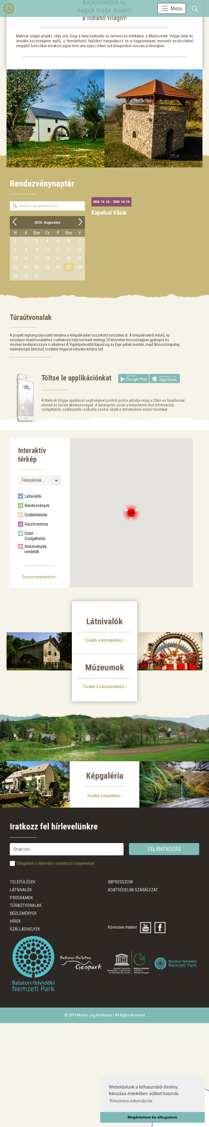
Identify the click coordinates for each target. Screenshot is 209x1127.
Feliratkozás (164, 849)
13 (69, 249)
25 (47, 267)
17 (37, 258)
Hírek (15, 921)
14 (79, 249)
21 (79, 258)
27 (69, 267)
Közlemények (23, 913)
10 (37, 249)
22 (15, 267)
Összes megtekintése (39, 577)
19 (58, 258)
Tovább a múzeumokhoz (104, 686)
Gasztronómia (36, 524)
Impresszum (120, 882)
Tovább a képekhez (104, 795)
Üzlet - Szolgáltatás (34, 536)
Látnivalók (32, 496)
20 (69, 258)
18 (47, 258)
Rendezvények (37, 505)
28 (79, 267)
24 (37, 267)
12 (58, 249)
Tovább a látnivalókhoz (104, 640)
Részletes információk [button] (131, 1101)
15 (15, 258)
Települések (22, 882)
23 (26, 267)
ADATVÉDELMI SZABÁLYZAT (133, 889)
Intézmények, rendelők (35, 549)
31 (37, 275)
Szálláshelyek (35, 514)
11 (47, 249)
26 (58, 267)
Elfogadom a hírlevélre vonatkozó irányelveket (55, 863)
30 (26, 275)
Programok (21, 897)
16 (26, 258)
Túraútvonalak (26, 905)
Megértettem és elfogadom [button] (152, 1117)
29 (15, 275)
